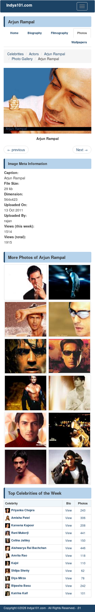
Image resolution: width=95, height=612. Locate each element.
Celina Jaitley (20, 540)
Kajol (14, 563)
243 (83, 510)
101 (83, 593)
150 (83, 540)
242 (83, 586)
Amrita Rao (19, 555)
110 (83, 563)
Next (82, 149)
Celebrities (15, 53)
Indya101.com (19, 5)
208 (83, 525)
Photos (82, 33)
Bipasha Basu (21, 585)
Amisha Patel (20, 517)
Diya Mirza (18, 578)
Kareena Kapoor (22, 525)
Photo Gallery (22, 58)
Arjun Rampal (54, 53)
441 (83, 533)
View (68, 510)
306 (83, 518)
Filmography (59, 33)
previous (16, 149)
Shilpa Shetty (20, 570)
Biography (35, 33)
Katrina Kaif (19, 593)
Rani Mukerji (19, 532)
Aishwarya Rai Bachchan (28, 548)
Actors (34, 53)
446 (83, 548)
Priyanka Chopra (23, 510)
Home (14, 33)
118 (83, 555)
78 (83, 578)
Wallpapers (79, 42)
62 (83, 570)
